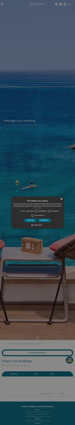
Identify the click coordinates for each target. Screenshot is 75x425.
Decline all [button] (44, 220)
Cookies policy (37, 208)
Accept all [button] (30, 220)
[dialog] (37, 212)
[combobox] (61, 199)
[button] (37, 225)
